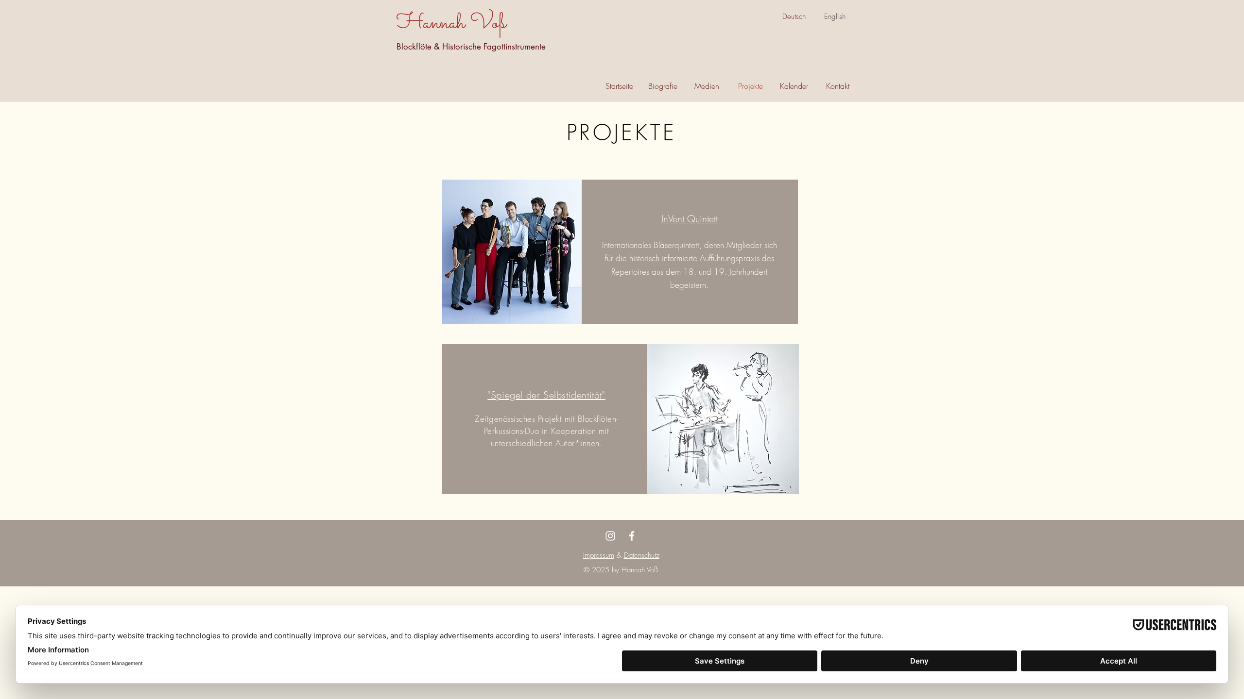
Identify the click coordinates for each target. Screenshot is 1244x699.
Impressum (598, 555)
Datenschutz (641, 555)
